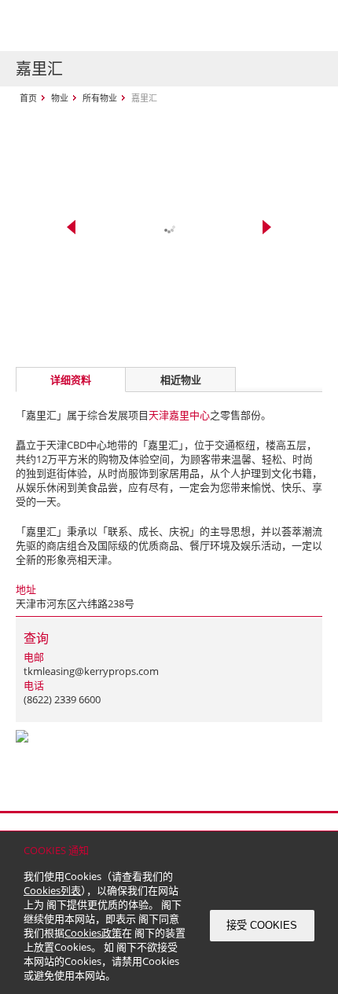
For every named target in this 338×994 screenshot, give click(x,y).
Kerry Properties (111, 25)
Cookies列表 (52, 890)
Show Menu (306, 26)
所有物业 (100, 98)
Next (267, 227)
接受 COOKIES (261, 925)
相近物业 (180, 379)
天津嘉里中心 (179, 415)
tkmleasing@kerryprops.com (91, 671)
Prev (71, 227)
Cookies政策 (93, 933)
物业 (59, 98)
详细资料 (70, 379)
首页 (28, 98)
